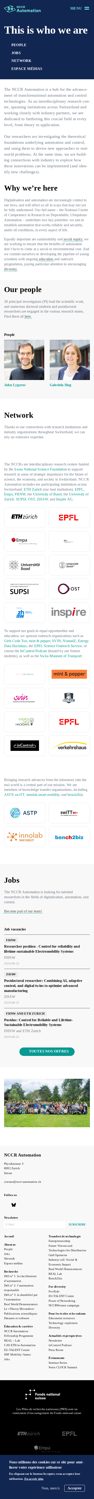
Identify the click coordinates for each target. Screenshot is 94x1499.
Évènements (57, 1358)
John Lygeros (15, 385)
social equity (73, 239)
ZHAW (42, 499)
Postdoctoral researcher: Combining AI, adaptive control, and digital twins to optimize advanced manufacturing (43, 986)
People (18, 45)
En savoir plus (34, 1479)
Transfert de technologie (65, 1236)
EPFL (79, 489)
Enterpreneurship (59, 1241)
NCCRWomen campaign (64, 1305)
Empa (8, 494)
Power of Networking (62, 1300)
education (46, 259)
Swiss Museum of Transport (60, 656)
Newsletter (55, 1340)
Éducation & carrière (18, 1326)
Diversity (54, 1327)
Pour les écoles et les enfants (67, 1313)
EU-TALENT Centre (17, 1350)
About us (10, 1244)
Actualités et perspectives (65, 1335)
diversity (10, 269)
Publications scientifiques (20, 1313)
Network (21, 61)
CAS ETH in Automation (20, 1345)
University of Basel (47, 494)
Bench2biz (56, 1278)
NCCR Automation (22, 1155)
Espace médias (26, 69)
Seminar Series (58, 1362)
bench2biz (75, 795)
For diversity (57, 1286)
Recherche (11, 1271)
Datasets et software (16, 1318)
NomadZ (69, 641)
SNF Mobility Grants (17, 1354)
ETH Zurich (33, 489)
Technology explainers (63, 1323)
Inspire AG (64, 499)
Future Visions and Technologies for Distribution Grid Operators (67, 1250)
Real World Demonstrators (21, 1304)
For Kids (54, 1291)
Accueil (9, 1236)
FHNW (20, 494)
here (28, 316)
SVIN (56, 641)
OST (31, 499)
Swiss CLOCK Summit (63, 1367)
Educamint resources (62, 1318)
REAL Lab (55, 1274)
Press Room (56, 1350)
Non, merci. (51, 1488)
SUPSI (21, 499)
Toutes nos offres (49, 1051)
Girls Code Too (15, 641)
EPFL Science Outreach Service (58, 646)
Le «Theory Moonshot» (19, 1308)
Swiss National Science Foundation (40, 469)
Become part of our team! (23, 911)
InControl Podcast (33, 651)
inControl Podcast (60, 1345)
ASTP (8, 795)
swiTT (19, 795)
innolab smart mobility (42, 795)
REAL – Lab (12, 1340)
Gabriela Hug (60, 385)
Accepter (75, 1488)
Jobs (16, 53)
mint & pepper (39, 641)
